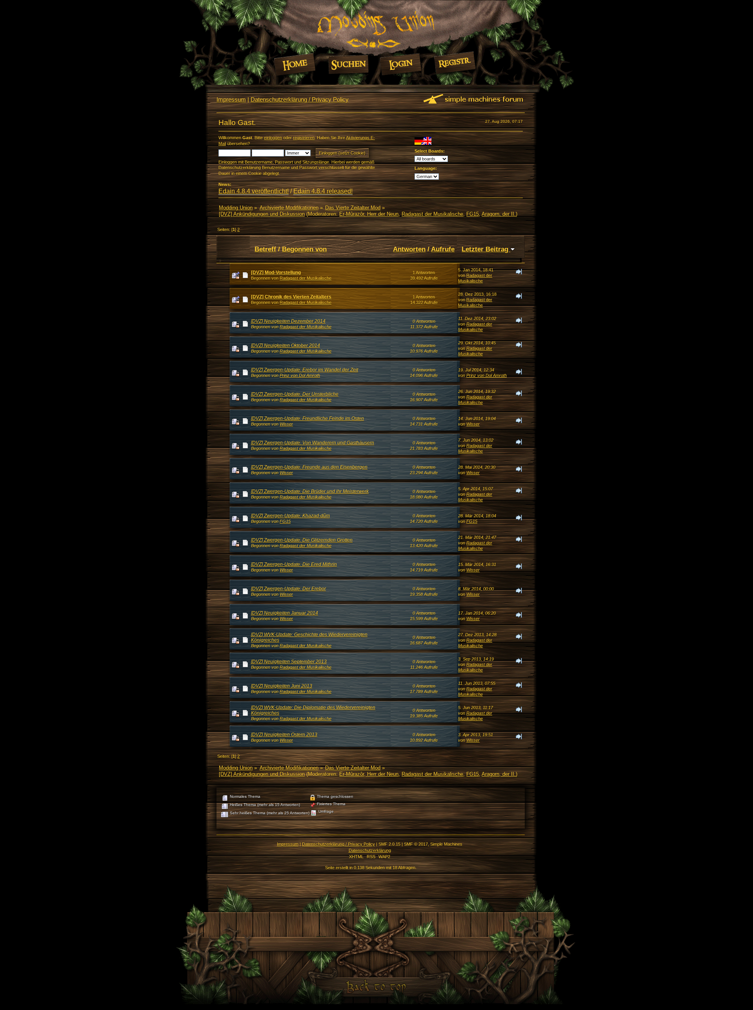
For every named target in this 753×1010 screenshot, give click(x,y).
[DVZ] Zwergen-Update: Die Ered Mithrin (294, 564)
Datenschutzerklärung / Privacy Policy (300, 99)
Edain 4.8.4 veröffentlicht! (253, 191)
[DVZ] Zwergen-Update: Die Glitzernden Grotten (302, 540)
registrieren (304, 137)
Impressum (231, 99)
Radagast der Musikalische (432, 214)
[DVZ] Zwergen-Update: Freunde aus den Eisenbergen (309, 467)
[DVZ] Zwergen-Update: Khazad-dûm (290, 516)
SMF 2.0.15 (389, 844)
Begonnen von (304, 249)
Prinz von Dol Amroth (300, 375)
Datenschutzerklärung (370, 850)
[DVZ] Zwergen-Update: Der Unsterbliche (294, 394)
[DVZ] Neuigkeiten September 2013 (289, 661)
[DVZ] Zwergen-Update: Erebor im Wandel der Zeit (304, 370)
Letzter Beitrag (486, 249)
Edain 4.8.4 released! (323, 191)
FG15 (472, 214)
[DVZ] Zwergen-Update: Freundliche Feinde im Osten (307, 418)
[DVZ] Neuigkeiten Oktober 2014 (285, 345)
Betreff (265, 249)
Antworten (409, 249)
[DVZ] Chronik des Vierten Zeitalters (291, 297)
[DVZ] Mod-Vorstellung (276, 272)
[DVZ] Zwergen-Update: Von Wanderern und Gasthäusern (312, 443)
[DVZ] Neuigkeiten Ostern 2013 (284, 734)
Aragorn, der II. (499, 214)
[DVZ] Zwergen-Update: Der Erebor (288, 588)
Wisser (286, 424)
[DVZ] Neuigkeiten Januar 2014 (284, 613)
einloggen (273, 137)
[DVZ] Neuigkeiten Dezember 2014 (288, 321)
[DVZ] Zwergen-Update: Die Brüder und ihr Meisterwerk (310, 491)
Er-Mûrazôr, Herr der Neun (368, 214)
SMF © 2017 (416, 844)
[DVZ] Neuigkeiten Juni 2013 (281, 686)
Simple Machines (446, 844)
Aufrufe (443, 249)
